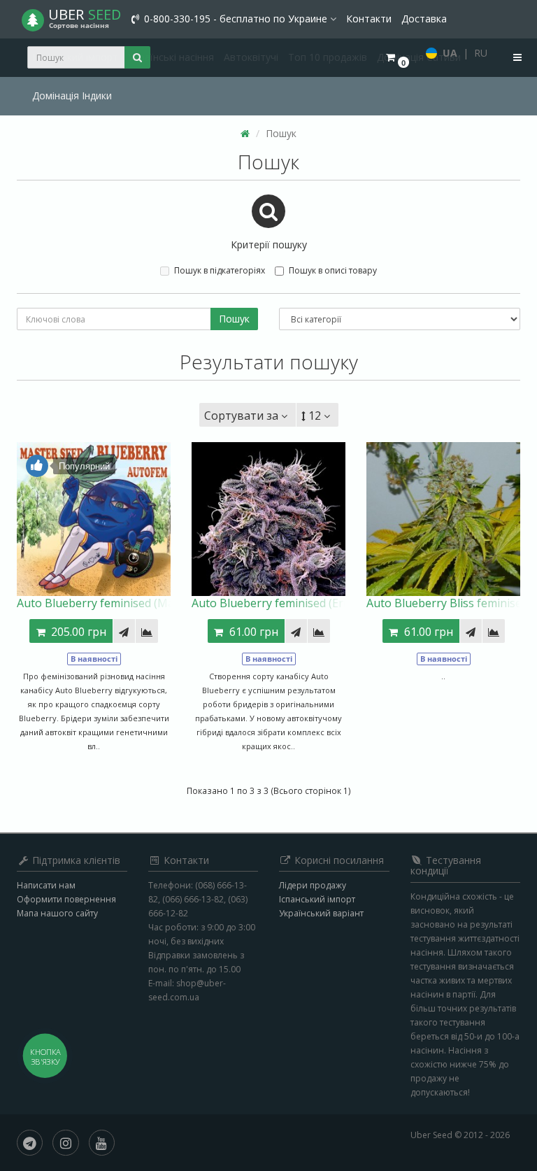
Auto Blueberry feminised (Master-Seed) (122, 603)
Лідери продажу (312, 885)
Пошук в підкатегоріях (219, 270)
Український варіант (321, 913)
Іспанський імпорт (317, 899)
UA (450, 52)
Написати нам (46, 885)
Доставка (424, 18)
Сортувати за (241, 415)
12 (314, 415)
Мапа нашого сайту (57, 913)
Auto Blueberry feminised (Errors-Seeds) (298, 603)
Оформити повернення (66, 899)
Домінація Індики (72, 95)
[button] (397, 57)
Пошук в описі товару (333, 270)
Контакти (369, 18)
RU (480, 52)
